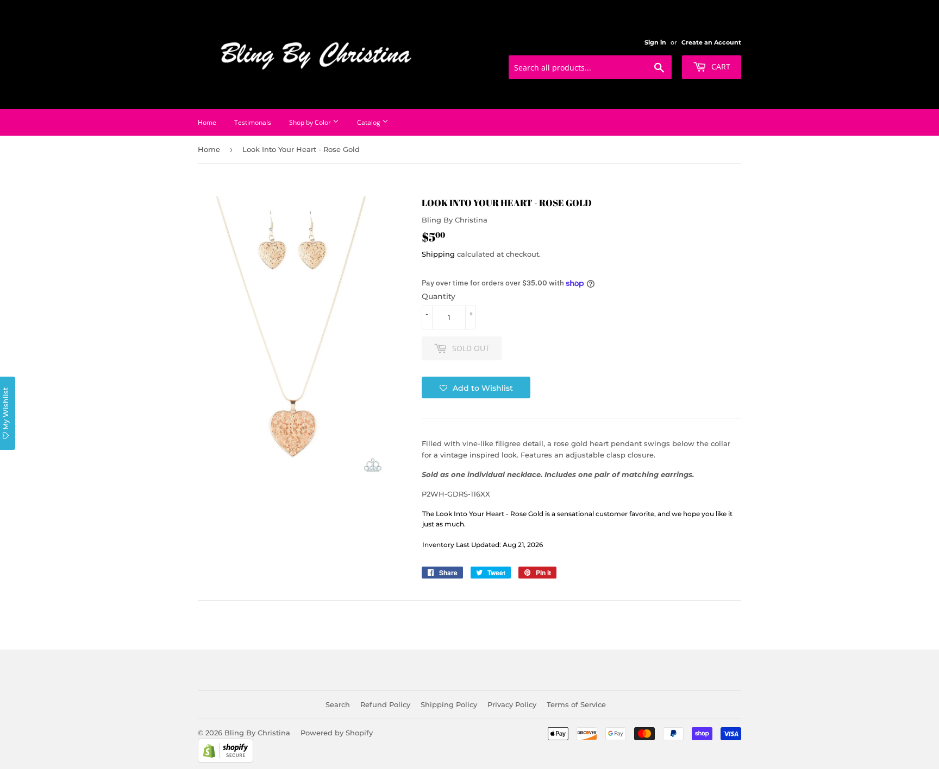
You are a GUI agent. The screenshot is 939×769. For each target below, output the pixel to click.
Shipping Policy (449, 704)
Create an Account (711, 42)
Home (207, 122)
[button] (476, 387)
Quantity (438, 296)
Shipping (438, 254)
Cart (719, 66)
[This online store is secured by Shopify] (225, 759)
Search (337, 704)
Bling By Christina (257, 732)
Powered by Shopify (337, 732)
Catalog (369, 122)
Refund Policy (385, 704)
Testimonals (252, 122)
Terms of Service (576, 704)
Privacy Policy (511, 704)
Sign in (655, 42)
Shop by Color (311, 122)
